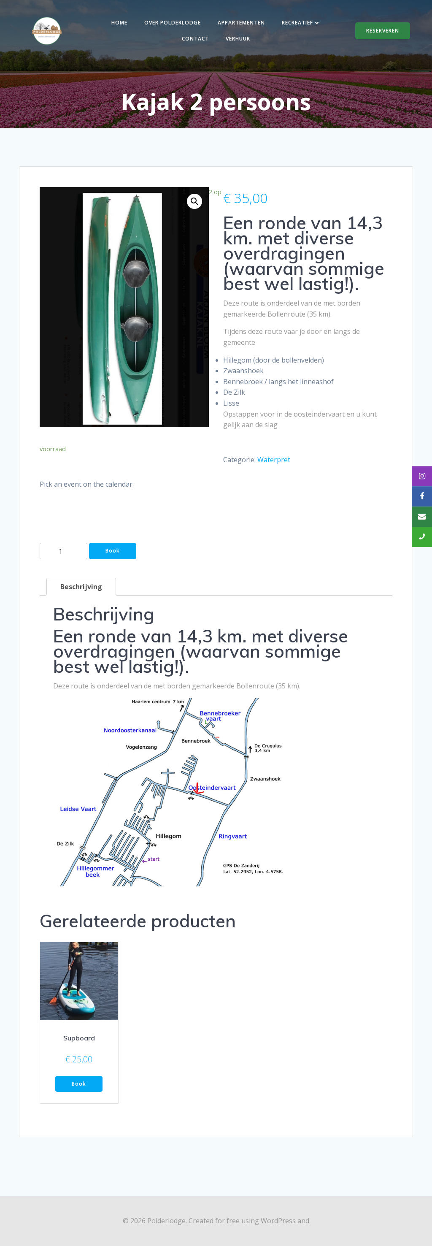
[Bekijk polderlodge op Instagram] (422, 476)
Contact (195, 38)
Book (112, 550)
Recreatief (297, 22)
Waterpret (273, 459)
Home (119, 22)
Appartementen (241, 22)
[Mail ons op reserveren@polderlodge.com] (422, 517)
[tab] (81, 587)
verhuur (238, 38)
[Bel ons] (422, 537)
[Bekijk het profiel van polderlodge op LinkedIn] (422, 496)
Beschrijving (81, 586)
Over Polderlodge (172, 22)
